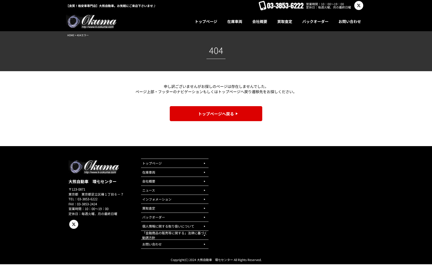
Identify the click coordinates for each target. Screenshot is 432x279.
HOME (70, 35)
